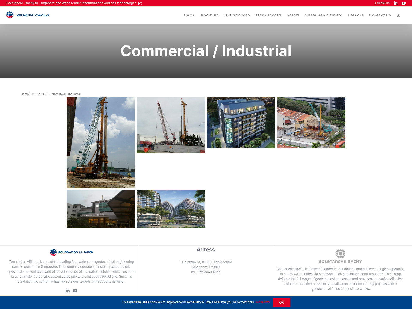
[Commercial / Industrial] (101, 142)
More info (263, 302)
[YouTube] (75, 290)
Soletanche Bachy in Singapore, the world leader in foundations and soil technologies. (72, 3)
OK (281, 302)
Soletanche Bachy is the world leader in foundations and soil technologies (332, 269)
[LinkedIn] (68, 290)
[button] (398, 15)
